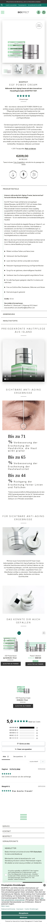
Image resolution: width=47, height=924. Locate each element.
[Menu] (2, 12)
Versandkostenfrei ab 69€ (34, 5)
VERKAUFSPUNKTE (10, 841)
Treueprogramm (22, 5)
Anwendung (9, 314)
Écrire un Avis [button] (25, 744)
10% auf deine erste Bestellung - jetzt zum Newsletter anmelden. (23, 2)
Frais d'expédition (19, 162)
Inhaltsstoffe (10, 321)
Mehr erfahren (30, 148)
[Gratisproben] (27, 5)
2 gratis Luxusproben (12, 5)
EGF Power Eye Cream (23, 698)
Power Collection (35, 656)
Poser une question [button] (24, 749)
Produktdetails (11, 189)
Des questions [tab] (18, 756)
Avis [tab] (4, 756)
